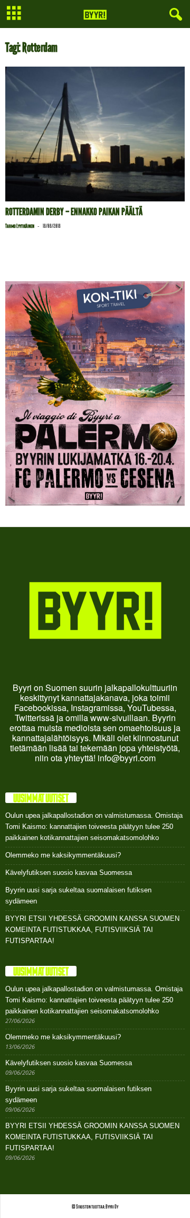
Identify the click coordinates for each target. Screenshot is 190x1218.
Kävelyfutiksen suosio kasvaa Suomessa (68, 872)
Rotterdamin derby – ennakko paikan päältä (73, 212)
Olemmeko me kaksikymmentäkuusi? (63, 855)
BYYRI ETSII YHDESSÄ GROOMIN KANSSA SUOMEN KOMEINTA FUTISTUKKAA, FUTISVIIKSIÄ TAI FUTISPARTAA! (92, 930)
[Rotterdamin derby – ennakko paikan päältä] (95, 134)
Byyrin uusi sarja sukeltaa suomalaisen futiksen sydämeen (78, 895)
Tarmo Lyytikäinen (19, 226)
